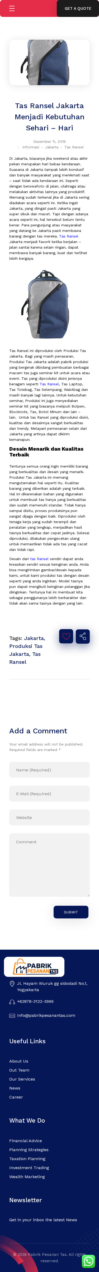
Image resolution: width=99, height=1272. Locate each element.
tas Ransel (39, 559)
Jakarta (51, 147)
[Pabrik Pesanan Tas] (44, 967)
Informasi (30, 147)
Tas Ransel (74, 147)
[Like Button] (66, 636)
